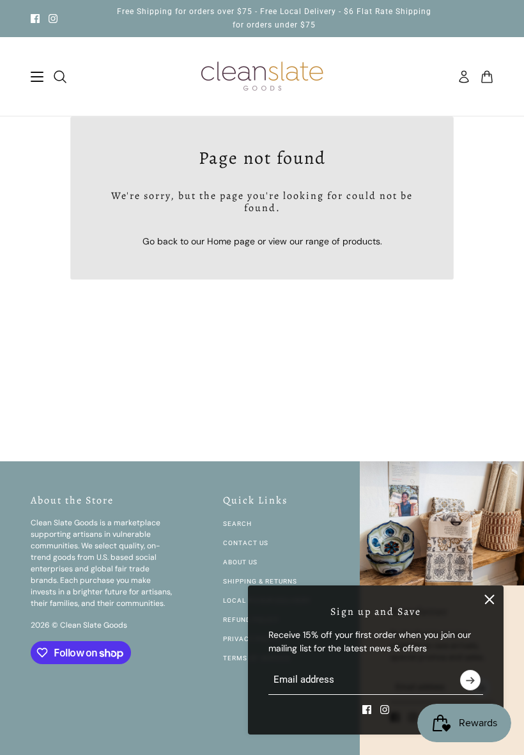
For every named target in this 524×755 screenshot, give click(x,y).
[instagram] (53, 19)
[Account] (464, 76)
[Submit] (470, 680)
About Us (240, 562)
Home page (231, 241)
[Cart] (487, 76)
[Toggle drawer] (37, 77)
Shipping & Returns (260, 581)
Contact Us (245, 542)
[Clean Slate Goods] (262, 77)
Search (237, 523)
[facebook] (35, 19)
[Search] (60, 76)
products (361, 241)
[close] (489, 599)
